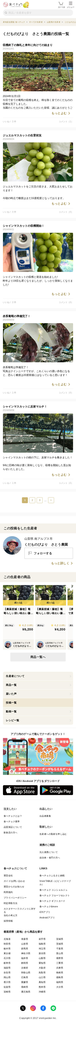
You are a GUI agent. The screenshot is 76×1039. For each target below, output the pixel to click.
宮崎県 (7, 991)
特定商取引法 (10, 903)
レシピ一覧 (12, 720)
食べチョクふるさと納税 (52, 875)
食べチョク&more (48, 906)
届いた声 (11, 693)
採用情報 (8, 921)
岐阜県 (7, 963)
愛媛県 (24, 982)
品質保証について (13, 827)
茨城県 (59, 944)
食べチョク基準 (12, 821)
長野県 (59, 958)
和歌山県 (25, 972)
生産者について (15, 676)
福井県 (24, 958)
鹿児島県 (25, 991)
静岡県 (24, 963)
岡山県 (7, 977)
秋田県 (7, 944)
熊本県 (42, 987)
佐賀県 (7, 987)
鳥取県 (42, 972)
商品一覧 (11, 684)
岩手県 (42, 939)
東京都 (7, 953)
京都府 (24, 968)
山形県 (24, 944)
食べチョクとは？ (13, 816)
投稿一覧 (11, 702)
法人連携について (48, 852)
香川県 (7, 982)
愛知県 (42, 963)
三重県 (59, 963)
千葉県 (59, 948)
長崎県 (24, 987)
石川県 (7, 958)
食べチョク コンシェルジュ (53, 890)
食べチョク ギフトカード (52, 901)
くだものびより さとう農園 (46, 544)
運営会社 (8, 875)
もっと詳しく (60, 563)
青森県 (24, 939)
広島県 (24, 977)
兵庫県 (59, 968)
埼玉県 (42, 948)
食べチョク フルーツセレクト (54, 895)
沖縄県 (42, 991)
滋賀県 (7, 968)
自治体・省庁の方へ (49, 857)
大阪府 (42, 968)
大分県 (59, 987)
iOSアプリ (44, 912)
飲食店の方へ (10, 832)
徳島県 (59, 977)
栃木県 (7, 948)
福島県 (42, 944)
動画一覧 (11, 711)
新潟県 (42, 953)
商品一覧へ (38, 656)
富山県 (59, 953)
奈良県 (7, 972)
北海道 (7, 939)
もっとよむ (59, 113)
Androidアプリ (47, 917)
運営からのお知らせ (14, 886)
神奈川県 (25, 953)
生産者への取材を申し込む (53, 834)
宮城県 (59, 939)
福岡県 (59, 982)
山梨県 (42, 958)
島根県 (59, 972)
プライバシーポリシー (15, 897)
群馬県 (24, 948)
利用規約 (8, 892)
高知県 (42, 982)
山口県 (42, 977)
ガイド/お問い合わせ (14, 881)
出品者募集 (45, 816)
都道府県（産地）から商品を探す (23, 931)
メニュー (70, 7)
